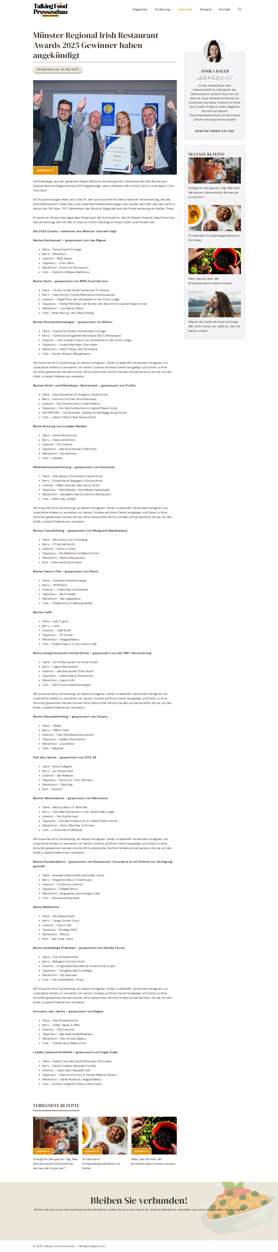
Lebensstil (185, 9)
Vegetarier (140, 9)
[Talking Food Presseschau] (50, 9)
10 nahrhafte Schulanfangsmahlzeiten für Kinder (101, 1163)
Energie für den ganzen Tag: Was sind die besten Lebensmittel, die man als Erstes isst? (55, 1163)
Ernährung (162, 9)
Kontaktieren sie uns (214, 131)
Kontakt (225, 9)
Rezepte (206, 9)
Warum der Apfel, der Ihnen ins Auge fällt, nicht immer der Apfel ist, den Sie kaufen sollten (214, 326)
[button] (239, 9)
